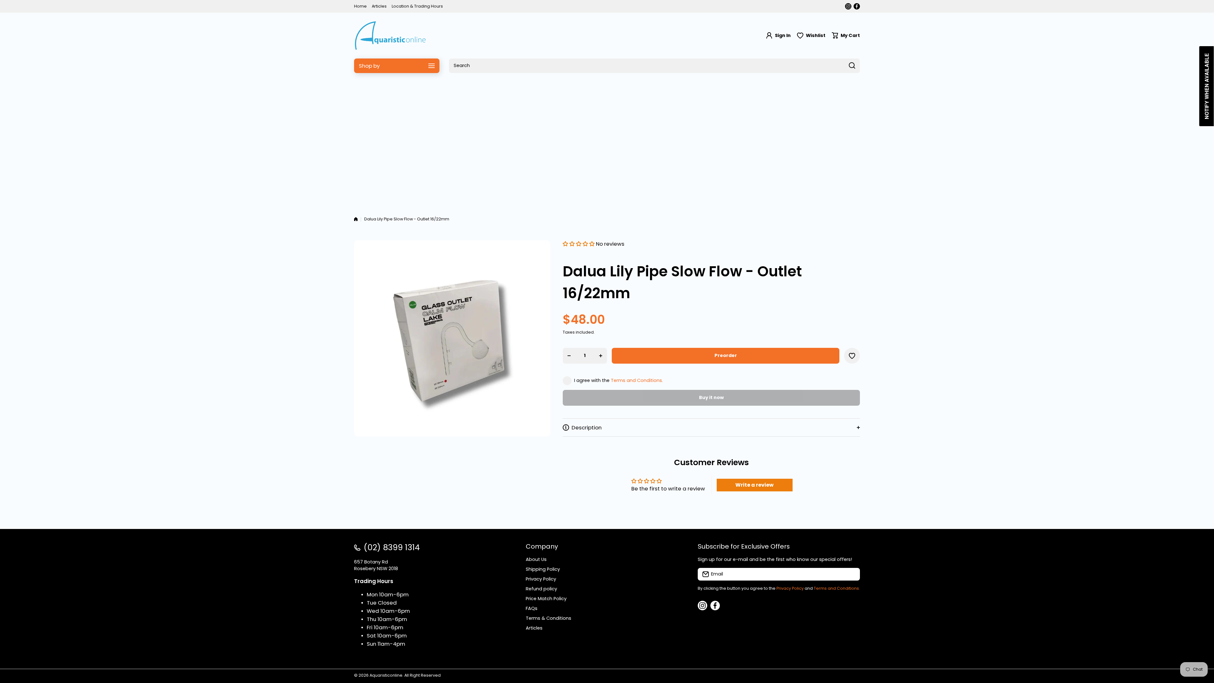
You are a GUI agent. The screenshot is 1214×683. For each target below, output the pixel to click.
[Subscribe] (852, 574)
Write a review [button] (754, 485)
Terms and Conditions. (637, 380)
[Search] (852, 65)
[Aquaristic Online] (390, 35)
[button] (846, 35)
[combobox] (654, 65)
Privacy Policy (790, 588)
